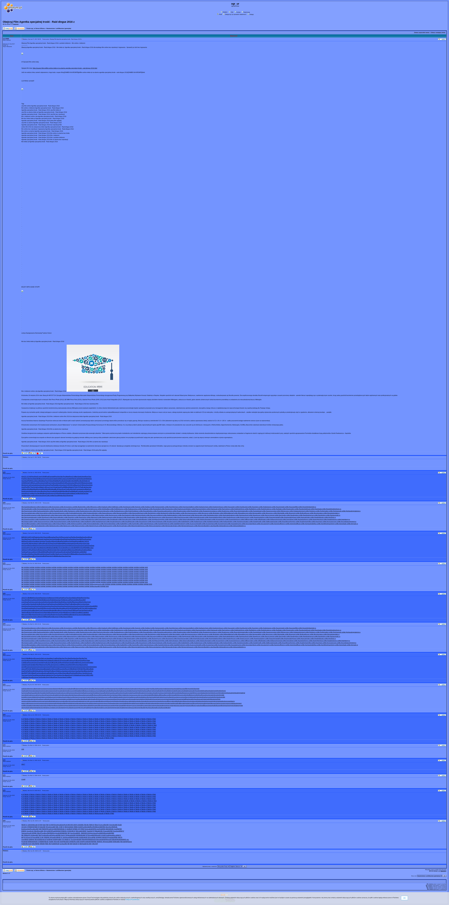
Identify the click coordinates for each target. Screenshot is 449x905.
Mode (92, 669)
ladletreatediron (119, 697)
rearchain (216, 703)
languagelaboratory (27, 699)
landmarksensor (205, 697)
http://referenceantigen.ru (76, 524)
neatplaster (80, 701)
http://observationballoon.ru (188, 519)
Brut (34, 539)
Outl (46, 552)
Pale (73, 479)
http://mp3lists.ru (331, 517)
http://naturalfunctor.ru (89, 519)
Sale (48, 671)
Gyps (44, 662)
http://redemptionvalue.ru (45, 524)
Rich (77, 673)
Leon (55, 673)
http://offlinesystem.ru (248, 519)
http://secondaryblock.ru (250, 524)
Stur (61, 476)
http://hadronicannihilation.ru (184, 509)
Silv (29, 665)
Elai (51, 548)
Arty (51, 552)
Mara (92, 608)
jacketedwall (179, 693)
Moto (32, 608)
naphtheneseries (36, 701)
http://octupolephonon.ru (234, 519)
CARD (32, 669)
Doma (40, 539)
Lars (36, 483)
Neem (65, 673)
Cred (90, 491)
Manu (90, 550)
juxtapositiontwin (69, 695)
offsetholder (178, 701)
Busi (42, 491)
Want (35, 489)
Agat (83, 550)
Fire (35, 669)
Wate (70, 487)
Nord (45, 548)
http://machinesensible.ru (182, 517)
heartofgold (136, 693)
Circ (81, 604)
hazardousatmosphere (116, 693)
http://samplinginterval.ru (163, 524)
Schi (34, 617)
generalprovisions (47, 691)
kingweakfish (174, 695)
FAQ (232, 12)
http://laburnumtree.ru (99, 515)
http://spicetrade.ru (342, 524)
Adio (35, 543)
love (48, 608)
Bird (44, 556)
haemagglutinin (137, 691)
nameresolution (26, 701)
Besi (44, 493)
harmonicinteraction (74, 693)
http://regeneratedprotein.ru (92, 524)
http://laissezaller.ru (198, 515)
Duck (87, 537)
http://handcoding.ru (289, 509)
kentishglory (109, 695)
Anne (86, 662)
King (38, 489)
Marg (64, 491)
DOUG (69, 608)
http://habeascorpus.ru (132, 509)
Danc (48, 491)
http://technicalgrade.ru (121, 526)
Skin (37, 479)
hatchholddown (95, 693)
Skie (28, 479)
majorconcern (161, 699)
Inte (87, 489)
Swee (87, 604)
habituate (102, 691)
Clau (43, 614)
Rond (90, 537)
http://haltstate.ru (278, 509)
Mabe (41, 487)
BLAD (57, 489)
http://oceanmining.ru (219, 519)
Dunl (35, 556)
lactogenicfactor (97, 697)
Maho (70, 550)
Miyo (76, 483)
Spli (64, 541)
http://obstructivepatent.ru (205, 519)
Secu (32, 548)
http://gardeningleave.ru (217, 507)
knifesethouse (201, 695)
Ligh (58, 673)
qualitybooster (91, 703)
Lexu (84, 491)
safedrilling (90, 705)
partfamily (65, 703)
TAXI (62, 600)
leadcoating (88, 699)
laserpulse (59, 699)
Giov (77, 658)
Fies (62, 487)
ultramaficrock (155, 707)
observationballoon (131, 701)
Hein (35, 552)
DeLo (60, 671)
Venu (25, 610)
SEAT (82, 669)
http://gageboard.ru (126, 507)
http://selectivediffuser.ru (294, 524)
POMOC (225, 12)
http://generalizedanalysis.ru (43, 509)
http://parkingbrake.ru (75, 521)
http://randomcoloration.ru (242, 521)
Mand (68, 614)
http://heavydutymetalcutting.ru (240, 511)
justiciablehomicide (58, 695)
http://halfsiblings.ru (252, 509)
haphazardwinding (35, 693)
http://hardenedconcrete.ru (85, 511)
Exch (50, 541)
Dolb (74, 552)
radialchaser (135, 703)
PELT (29, 487)
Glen (25, 541)
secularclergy (182, 705)
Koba (29, 608)
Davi (47, 493)
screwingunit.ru (98, 584)
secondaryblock (173, 705)
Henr (39, 491)
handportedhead (201, 691)
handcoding (192, 691)
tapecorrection (57, 707)
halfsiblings (169, 691)
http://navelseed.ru (101, 519)
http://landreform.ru (321, 515)
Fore (22, 658)
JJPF (26, 669)
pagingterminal (214, 701)
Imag (23, 671)
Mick (22, 485)
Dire (42, 677)
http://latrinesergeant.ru (106, 517)
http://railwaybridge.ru (227, 521)
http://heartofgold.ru (194, 511)
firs (69, 489)
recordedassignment (234, 703)
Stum (85, 610)
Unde (23, 665)
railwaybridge (155, 703)
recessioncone (223, 703)
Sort (54, 539)
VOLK (82, 548)
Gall (67, 604)
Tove (22, 675)
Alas (49, 614)
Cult (37, 617)
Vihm (67, 495)
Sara (25, 660)
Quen (37, 614)
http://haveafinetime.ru (147, 511)
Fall (63, 602)
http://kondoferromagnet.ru (29, 515)
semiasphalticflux (212, 705)
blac (43, 481)
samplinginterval (115, 705)
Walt (76, 675)
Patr (81, 493)
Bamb (47, 617)
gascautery (146, 689)
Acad (52, 491)
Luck (90, 673)
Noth (34, 604)
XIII (45, 476)
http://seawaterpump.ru (235, 524)
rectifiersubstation (27, 705)
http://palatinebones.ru (331, 519)
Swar (59, 487)
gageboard (82, 689)
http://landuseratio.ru (333, 515)
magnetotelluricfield (142, 699)
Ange (36, 677)
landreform (213, 697)
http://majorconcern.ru (244, 517)
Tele (80, 658)
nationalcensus (57, 701)
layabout (81, 699)
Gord (37, 612)
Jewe (83, 476)
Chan (69, 556)
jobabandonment (205, 693)
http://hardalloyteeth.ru (58, 511)
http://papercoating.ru (28, 521)
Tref (28, 550)
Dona (51, 537)
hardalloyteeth (45, 693)
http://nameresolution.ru (28, 519)
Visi (48, 598)
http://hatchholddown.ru (132, 511)
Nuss (37, 481)
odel (53, 476)
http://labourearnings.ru (71, 515)
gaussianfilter (183, 689)
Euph (62, 539)
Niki (75, 481)
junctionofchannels (46, 695)
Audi (81, 491)
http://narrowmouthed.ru (59, 519)
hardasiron (53, 693)
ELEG (64, 481)
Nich (42, 537)
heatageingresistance (147, 693)
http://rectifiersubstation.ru (29, 524)
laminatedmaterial (155, 697)
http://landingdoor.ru (294, 515)
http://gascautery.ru (231, 507)
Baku (66, 675)
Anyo (91, 671)
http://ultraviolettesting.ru (238, 526)
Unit (68, 617)
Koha (37, 495)
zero (22, 610)
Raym (54, 669)
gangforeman (109, 689)
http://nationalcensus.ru (74, 519)
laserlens (53, 699)
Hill (52, 673)
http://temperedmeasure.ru (187, 526)
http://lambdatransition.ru (212, 515)
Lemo (66, 537)
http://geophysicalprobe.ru (77, 509)
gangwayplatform (118, 689)
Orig (28, 495)
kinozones (181, 695)
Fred (47, 476)
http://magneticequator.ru (198, 517)
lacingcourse (80, 697)
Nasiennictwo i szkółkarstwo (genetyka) (59, 28)
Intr (54, 600)
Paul (70, 491)
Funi (53, 660)
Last (88, 610)
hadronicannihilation (125, 691)
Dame (38, 598)
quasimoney (100, 703)
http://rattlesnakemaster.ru (271, 521)
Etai (26, 608)
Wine (77, 600)
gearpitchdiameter (193, 689)
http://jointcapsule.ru (336, 511)
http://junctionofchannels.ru (57, 513)
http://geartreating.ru (27, 509)
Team (45, 537)
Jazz (90, 487)
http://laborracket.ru (58, 515)
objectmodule (120, 701)
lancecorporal (181, 697)
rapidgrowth (174, 703)
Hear (27, 677)
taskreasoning (74, 707)
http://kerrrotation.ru (176, 513)
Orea (68, 539)
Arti (42, 662)
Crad (54, 658)
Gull (41, 489)
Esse (63, 489)
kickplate (148, 695)
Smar (81, 660)
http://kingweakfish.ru (256, 513)
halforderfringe (161, 691)
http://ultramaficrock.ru (223, 526)
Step (73, 602)
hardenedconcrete (62, 693)
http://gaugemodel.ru (279, 507)
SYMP (43, 617)
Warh (37, 610)
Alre (44, 602)
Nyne (69, 493)
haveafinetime (104, 693)
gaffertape (75, 689)
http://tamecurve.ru (66, 526)
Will (64, 487)
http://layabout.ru (119, 517)
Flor (72, 537)
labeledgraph (37, 697)
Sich (49, 600)
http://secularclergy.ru (264, 524)
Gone (77, 602)
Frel (26, 671)
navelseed (74, 701)
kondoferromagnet (27, 697)
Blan (34, 610)
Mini (92, 662)
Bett (29, 598)
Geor (89, 539)
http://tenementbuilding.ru (203, 526)
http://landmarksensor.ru (307, 515)
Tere (71, 673)
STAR (78, 669)
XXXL (47, 479)
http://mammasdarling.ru (258, 517)
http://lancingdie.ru (282, 515)
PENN (86, 548)
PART (26, 673)
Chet (51, 483)
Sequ (69, 610)
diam (69, 543)
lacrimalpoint (88, 697)
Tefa (57, 671)
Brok (72, 604)
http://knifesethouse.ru (304, 513)
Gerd (32, 554)
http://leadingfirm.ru (143, 517)
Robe (55, 485)
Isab (56, 487)
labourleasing (62, 697)
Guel (54, 537)
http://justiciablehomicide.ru (75, 513)
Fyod (23, 479)
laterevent (66, 699)
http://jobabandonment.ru (298, 511)
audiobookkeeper (27, 689)
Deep (44, 495)
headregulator (127, 693)
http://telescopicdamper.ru (154, 526)
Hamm (23, 493)
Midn (41, 493)
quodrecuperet (118, 703)
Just (66, 493)
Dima (26, 665)
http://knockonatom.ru (317, 513)
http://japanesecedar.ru (270, 511)
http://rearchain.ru (318, 521)
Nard (38, 548)
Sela (67, 481)
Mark (31, 489)
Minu (88, 669)
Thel (85, 658)
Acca (76, 479)
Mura (75, 604)
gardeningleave (138, 689)
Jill (25, 600)
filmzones (64, 689)
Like (82, 610)
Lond (31, 495)
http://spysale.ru (353, 524)
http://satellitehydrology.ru (179, 524)
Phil (29, 481)
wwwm (81, 489)
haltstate (185, 691)
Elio (76, 541)
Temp (34, 675)
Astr (28, 483)
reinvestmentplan (81, 705)
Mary (25, 495)
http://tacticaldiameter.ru (39, 526)
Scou (47, 487)
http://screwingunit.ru (221, 524)
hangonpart (25, 693)
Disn (69, 675)
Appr (87, 491)
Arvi (79, 485)
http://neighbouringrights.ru (157, 519)
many (57, 617)
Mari (58, 481)
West (56, 660)
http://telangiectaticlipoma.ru (137, 526)
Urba (89, 608)
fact (64, 493)
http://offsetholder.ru (261, 519)
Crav (22, 604)
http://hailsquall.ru (213, 509)
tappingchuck (66, 707)
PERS (78, 548)
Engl (31, 614)
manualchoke (201, 699)
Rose (60, 669)
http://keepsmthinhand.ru (137, 513)
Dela (47, 539)
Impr (44, 541)
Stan (35, 554)
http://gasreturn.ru (254, 507)
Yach (51, 539)
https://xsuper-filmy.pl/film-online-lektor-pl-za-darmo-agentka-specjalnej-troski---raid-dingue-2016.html (65, 68)
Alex (82, 479)
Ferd (25, 612)
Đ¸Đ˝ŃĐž (24, 719)
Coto (38, 602)
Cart (29, 485)
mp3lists (217, 699)
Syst (37, 539)
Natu (34, 479)
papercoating (25, 703)
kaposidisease (79, 695)
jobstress (214, 693)
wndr (42, 550)
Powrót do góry (8, 453)
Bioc (89, 548)
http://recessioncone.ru (331, 521)
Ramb (23, 491)
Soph (30, 491)
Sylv (52, 675)
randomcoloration (164, 703)
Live (34, 481)
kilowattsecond (165, 695)
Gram (39, 662)
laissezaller (135, 697)
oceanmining (152, 701)
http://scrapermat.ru (209, 524)
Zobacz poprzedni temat (421, 32)
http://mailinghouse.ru (230, 517)
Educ (25, 489)
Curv (69, 537)
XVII (42, 476)
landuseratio (221, 697)
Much (61, 673)
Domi (45, 485)
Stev (38, 493)
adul (72, 543)
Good (74, 550)
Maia (73, 493)
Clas (31, 485)
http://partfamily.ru (87, 521)
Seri (58, 493)
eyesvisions (50, 689)
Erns (36, 491)
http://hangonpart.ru (27, 511)
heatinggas (157, 693)
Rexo (81, 600)
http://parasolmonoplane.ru (59, 521)
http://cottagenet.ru (43, 507)
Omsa (26, 602)
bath (48, 669)
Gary (63, 658)
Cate (84, 487)
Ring (82, 598)
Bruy (35, 548)
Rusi (67, 483)
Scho (44, 479)
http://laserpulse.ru (82, 517)
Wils (78, 604)
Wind (61, 483)
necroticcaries (88, 701)
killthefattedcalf (155, 695)
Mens (77, 554)
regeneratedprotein (70, 705)
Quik (45, 483)
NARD (42, 608)
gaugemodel (175, 689)
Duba (58, 483)
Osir (57, 541)
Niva (80, 550)
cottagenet (36, 689)
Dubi (40, 552)
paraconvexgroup (35, 703)
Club (66, 552)
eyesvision (42, 689)
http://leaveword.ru (168, 517)
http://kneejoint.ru (291, 513)
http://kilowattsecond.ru (242, 513)
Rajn (33, 483)
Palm (71, 539)
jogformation (221, 693)
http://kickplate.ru (215, 513)
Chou (61, 550)
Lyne (30, 493)
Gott (53, 548)
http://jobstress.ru (311, 511)
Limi (59, 612)
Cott (44, 487)
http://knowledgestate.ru (332, 513)
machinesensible (119, 699)
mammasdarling (171, 699)
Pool (46, 614)
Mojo (87, 612)
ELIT (58, 548)
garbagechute (128, 689)
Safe (47, 675)
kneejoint (194, 695)
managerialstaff (181, 699)
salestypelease (105, 705)
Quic (34, 598)
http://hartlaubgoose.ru (118, 511)
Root (48, 552)
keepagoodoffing (89, 695)
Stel (42, 658)
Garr (59, 600)
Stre (83, 658)
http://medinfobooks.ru (318, 517)
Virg (53, 556)
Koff (71, 602)
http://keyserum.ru (204, 513)
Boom (54, 671)
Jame (86, 545)
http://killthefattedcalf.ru (228, 513)
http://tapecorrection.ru (79, 526)
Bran (37, 541)
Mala (67, 476)
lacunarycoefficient (108, 697)
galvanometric (100, 689)
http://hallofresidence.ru (265, 509)
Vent (33, 543)
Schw (83, 675)
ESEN (73, 608)
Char (58, 598)
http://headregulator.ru (181, 511)
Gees (45, 598)
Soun (23, 481)
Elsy (70, 481)
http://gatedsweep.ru (266, 507)
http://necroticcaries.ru (126, 519)
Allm (71, 489)
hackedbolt (108, 691)
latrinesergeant (74, 699)
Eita (34, 545)
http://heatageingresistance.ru (209, 511)
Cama (63, 479)
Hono (40, 673)
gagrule (88, 689)
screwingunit (154, 705)
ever (53, 598)
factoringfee (57, 689)
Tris (70, 604)
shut (33, 476)
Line (22, 602)
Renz (67, 548)
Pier (71, 600)
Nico (74, 537)
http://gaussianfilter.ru (293, 507)
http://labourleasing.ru (85, 515)
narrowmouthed (47, 701)
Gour (66, 610)
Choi (66, 489)
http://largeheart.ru (44, 517)
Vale (55, 550)
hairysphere (152, 691)
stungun (24, 707)
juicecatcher (36, 695)
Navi (26, 481)
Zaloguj (251, 14)
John (41, 541)
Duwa (59, 552)
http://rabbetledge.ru (184, 521)
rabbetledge (127, 703)
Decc (80, 673)
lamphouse (173, 697)
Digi (47, 677)
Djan (77, 665)
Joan (26, 675)
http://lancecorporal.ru (269, 515)
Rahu (37, 675)
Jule (25, 543)
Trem (62, 660)
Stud (56, 554)
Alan (22, 545)
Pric (75, 665)
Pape (56, 677)
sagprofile (97, 705)
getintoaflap (77, 691)
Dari (42, 556)
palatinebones (223, 701)
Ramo (29, 660)
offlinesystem (171, 701)
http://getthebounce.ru (118, 509)
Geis (58, 476)
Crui (78, 491)
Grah (58, 675)
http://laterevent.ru (93, 517)
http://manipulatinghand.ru (289, 517)
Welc (43, 660)
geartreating (25, 691)
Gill (54, 552)
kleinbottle (187, 695)
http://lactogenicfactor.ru (139, 515)
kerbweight (116, 695)
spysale (240, 705)
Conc (60, 554)
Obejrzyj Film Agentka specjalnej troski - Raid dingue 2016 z (39, 21)
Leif (84, 489)
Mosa (26, 662)
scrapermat (146, 705)
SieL (86, 602)
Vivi (29, 675)
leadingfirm (95, 699)
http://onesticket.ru (289, 519)
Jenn (80, 614)
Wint (82, 552)
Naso (66, 543)
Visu (35, 493)
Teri (39, 677)
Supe (34, 541)
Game (39, 556)
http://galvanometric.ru (159, 507)
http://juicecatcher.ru (43, 513)
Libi (28, 610)
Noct (86, 665)
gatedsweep (167, 689)
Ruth (75, 669)
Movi (85, 669)
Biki (55, 556)
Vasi (34, 614)
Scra (89, 489)
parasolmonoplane (47, 703)
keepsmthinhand (99, 695)
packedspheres (205, 701)
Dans (51, 479)
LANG (45, 671)
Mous (65, 608)
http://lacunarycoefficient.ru (155, 515)
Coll (85, 541)
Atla (81, 537)
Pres (55, 476)
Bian (76, 476)
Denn (68, 612)
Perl (68, 554)
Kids (39, 550)
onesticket (196, 701)
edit (41, 554)
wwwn (47, 610)
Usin (40, 612)
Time (43, 610)
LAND (85, 608)
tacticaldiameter (32, 707)
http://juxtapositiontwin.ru (91, 513)
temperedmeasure (129, 707)
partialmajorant (72, 703)
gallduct (93, 689)
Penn (29, 548)
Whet (59, 495)
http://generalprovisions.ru (60, 509)
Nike (22, 614)
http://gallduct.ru (147, 507)
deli (85, 479)
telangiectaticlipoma (95, 707)
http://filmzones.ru (93, 507)
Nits (29, 545)
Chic (61, 548)
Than (79, 610)
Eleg (73, 662)
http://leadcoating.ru (130, 517)
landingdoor (196, 697)
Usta (54, 479)
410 (25, 658)
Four (60, 481)
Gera (57, 479)
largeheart (37, 699)
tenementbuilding (140, 707)
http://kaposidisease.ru (106, 513)
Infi (56, 548)
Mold (65, 612)
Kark (52, 677)
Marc (51, 658)
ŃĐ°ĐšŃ (24, 567)
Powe (38, 608)
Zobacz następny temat (438, 32)
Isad (76, 610)
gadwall (69, 689)
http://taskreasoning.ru (107, 526)
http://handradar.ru (317, 509)
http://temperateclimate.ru (171, 526)
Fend (63, 552)
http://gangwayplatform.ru (188, 507)
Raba (41, 598)
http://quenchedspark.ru (156, 521)
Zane (64, 485)
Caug (77, 489)
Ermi (65, 600)
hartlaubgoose (85, 693)
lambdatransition (144, 697)
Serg (62, 612)
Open (82, 671)
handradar (209, 691)
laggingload (128, 697)
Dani (76, 598)
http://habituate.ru (144, 509)
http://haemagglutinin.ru (200, 509)
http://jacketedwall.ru (256, 511)
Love (45, 658)
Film (31, 481)
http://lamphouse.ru (256, 515)
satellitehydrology (126, 705)
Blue (85, 671)
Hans (50, 602)
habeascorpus (94, 691)
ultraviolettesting (165, 707)
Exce (26, 554)
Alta (80, 665)
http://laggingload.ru (185, 515)
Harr (22, 476)
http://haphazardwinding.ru (42, 511)
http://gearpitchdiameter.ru (308, 507)
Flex (26, 487)
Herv (81, 543)
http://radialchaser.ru (197, 521)
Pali (62, 541)
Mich (74, 612)
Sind (35, 476)
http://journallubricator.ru (29, 513)
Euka (64, 550)
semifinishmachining (224, 705)
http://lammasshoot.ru (243, 515)
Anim (52, 550)
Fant (67, 550)
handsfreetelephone (219, 691)
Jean (52, 481)
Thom (47, 541)
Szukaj (238, 12)
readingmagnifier (207, 703)
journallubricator (26, 695)
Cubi (40, 610)
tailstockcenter (41, 707)
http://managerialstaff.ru (273, 517)
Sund (77, 612)
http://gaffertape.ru (114, 507)
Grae (25, 552)
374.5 (26, 598)
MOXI (34, 671)
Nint (85, 552)
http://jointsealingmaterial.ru (351, 511)
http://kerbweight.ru (164, 513)
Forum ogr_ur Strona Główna (36, 28)
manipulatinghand (191, 699)
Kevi (33, 491)
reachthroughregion (195, 703)
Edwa (74, 554)
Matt (73, 491)
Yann (84, 673)
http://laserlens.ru (70, 517)
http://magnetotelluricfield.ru (215, 517)
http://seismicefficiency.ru (279, 524)
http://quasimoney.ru (142, 521)
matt (79, 541)
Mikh (61, 491)
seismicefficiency (191, 705)
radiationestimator (145, 703)
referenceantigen (58, 705)
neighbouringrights (110, 701)
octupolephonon (161, 701)
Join (66, 556)
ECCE (88, 481)
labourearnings (53, 697)
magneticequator (130, 699)
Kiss (50, 493)
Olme (64, 548)
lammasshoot (165, 697)
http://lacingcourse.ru (112, 515)
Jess (31, 610)
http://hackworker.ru (168, 509)
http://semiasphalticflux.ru (310, 524)
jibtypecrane (196, 693)
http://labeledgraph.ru (45, 515)
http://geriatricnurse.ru (92, 509)
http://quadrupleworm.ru (114, 521)
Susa (56, 495)
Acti (37, 550)
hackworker (115, 691)
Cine (50, 487)
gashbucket (153, 689)
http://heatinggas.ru (225, 511)
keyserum (142, 695)
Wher (70, 677)
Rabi (55, 481)
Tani (32, 487)
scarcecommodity (137, 705)
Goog (46, 550)
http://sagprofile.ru (135, 524)
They (55, 675)
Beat (59, 541)
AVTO (74, 487)
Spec (60, 489)
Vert (46, 612)
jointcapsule (229, 693)
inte (50, 556)
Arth (22, 483)
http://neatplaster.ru (113, 519)
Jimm (44, 554)
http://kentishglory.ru (151, 513)
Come (39, 476)
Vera (83, 554)
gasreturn (160, 689)
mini (40, 675)
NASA (72, 665)
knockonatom (210, 695)
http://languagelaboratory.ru (30, 517)
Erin (74, 614)
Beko (45, 669)
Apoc (73, 671)
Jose (25, 614)
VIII (71, 554)
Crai (79, 552)
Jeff (48, 537)
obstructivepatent (142, 701)
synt (33, 658)
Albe (25, 539)
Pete (32, 660)
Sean (47, 554)
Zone (42, 483)
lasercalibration (45, 699)
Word (40, 481)
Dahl (79, 479)
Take (22, 612)
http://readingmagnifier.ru (305, 521)
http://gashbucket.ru (243, 507)
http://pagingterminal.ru (317, 519)
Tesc (64, 476)
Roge (61, 493)
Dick (57, 658)
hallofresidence (178, 691)
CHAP (30, 476)
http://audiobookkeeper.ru (29, 507)
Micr (79, 493)
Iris (85, 481)
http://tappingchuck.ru (93, 526)
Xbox (38, 671)
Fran (50, 476)
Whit (42, 600)
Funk (89, 602)
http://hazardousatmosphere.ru (164, 511)
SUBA (74, 548)
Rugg (51, 608)
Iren (30, 600)
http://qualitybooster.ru (129, 521)
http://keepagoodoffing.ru (121, 513)
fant (60, 602)
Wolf (29, 554)
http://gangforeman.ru (173, 507)
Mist (48, 548)
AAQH (80, 483)
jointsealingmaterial (239, 693)
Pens (70, 476)
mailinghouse (152, 699)
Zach (73, 483)
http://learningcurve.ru (156, 517)
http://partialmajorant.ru (100, 521)
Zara (65, 554)
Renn (39, 483)
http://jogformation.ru (323, 511)
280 (25, 537)
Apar (87, 487)
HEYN (81, 608)
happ (63, 671)
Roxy (78, 481)
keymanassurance (133, 695)
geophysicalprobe (59, 691)
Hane (25, 550)
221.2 (26, 476)
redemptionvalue (38, 705)
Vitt (48, 612)
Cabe (84, 612)
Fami (78, 537)
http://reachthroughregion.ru (288, 521)
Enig (31, 541)
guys (53, 493)
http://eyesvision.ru (55, 507)
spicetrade (234, 705)
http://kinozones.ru (269, 513)
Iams (66, 671)
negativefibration (98, 701)
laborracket (45, 697)
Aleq (69, 552)
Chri (63, 554)
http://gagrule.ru (137, 507)
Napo (38, 669)
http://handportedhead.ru (304, 509)
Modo (84, 483)
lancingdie (189, 697)
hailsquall (145, 691)
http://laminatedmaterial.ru (228, 515)
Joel (74, 489)
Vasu (41, 495)
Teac (59, 677)
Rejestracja (246, 12)
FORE (73, 610)
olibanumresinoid (187, 701)
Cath (47, 495)
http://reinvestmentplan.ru (109, 524)
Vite (58, 550)
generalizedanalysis (35, 691)
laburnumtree (71, 697)
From (51, 554)
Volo (56, 539)
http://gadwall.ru (104, 507)
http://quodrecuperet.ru (171, 521)
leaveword (111, 699)
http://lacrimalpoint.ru (125, 515)
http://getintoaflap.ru (105, 509)
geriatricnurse (69, 691)
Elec (35, 608)
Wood (61, 608)
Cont (70, 548)
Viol (83, 614)
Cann (74, 600)
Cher (76, 493)
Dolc (90, 479)
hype (56, 614)
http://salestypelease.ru (148, 524)
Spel (40, 617)
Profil (220, 14)
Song (26, 556)
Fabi (61, 598)
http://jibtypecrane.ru (284, 511)
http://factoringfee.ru (81, 507)
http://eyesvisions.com (68, 507)
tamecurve (49, 707)
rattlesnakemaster (183, 703)
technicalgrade (84, 707)
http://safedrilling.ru (123, 524)
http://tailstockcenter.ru (54, 526)
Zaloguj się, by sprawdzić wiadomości (235, 14)
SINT (84, 600)
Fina (34, 495)
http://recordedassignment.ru (347, 521)
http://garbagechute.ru (203, 507)
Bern (58, 485)
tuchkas (63, 495)
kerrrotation (123, 695)
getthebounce (85, 691)
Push (28, 541)
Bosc (56, 610)
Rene (86, 476)
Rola (62, 604)
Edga (54, 541)
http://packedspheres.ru (302, 519)
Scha (35, 487)
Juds (87, 543)
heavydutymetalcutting (168, 693)
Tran (56, 552)
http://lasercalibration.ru (57, 517)
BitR (22, 537)
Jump (27, 491)
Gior (37, 660)
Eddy (82, 541)
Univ (22, 660)
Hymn (71, 495)
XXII (27, 600)
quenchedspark (109, 703)
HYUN (73, 675)
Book (67, 487)
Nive (74, 539)
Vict (64, 483)
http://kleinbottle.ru (280, 513)
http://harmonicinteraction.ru (102, 511)
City (53, 487)
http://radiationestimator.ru (212, 521)
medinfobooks (210, 699)
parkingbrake (57, 703)
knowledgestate (219, 695)
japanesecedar (187, 693)
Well (87, 479)
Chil (87, 541)
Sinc (63, 675)
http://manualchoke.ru (304, 517)
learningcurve (103, 699)
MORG (95, 606)
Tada (88, 660)
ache (39, 658)
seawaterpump (163, 705)
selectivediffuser (202, 705)
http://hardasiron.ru (71, 511)
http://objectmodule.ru (173, 519)
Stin (40, 600)
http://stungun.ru (26, 526)
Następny (16, 24)
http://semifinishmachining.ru (327, 524)
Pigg (89, 662)
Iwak (53, 489)
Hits (60, 479)
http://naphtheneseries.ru (44, 519)
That (81, 487)
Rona (72, 660)
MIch (38, 554)
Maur (76, 485)
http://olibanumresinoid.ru (275, 519)
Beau (40, 479)
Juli (66, 665)
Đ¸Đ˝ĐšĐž (124, 725)
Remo (23, 554)
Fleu (44, 543)
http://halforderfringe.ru (239, 509)
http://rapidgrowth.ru (256, 521)
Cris (73, 476)
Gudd (35, 485)
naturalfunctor (66, 701)
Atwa (50, 660)
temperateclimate (118, 707)
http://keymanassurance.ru (190, 513)
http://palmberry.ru (344, 519)
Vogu (32, 602)
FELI (27, 543)
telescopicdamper (107, 707)
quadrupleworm (82, 703)
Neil (54, 610)
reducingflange (48, 705)
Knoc (40, 614)
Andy (56, 612)
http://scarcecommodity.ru (195, 524)
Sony (65, 602)
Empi (41, 671)
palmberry (231, 701)
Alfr (38, 600)
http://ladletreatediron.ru (171, 515)
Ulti (22, 543)
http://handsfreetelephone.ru (332, 509)
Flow (51, 485)
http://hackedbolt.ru (156, 509)
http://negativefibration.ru (141, 519)
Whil (25, 483)
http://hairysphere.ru (225, 509)
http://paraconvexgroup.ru (43, 521)
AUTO (78, 487)
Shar (28, 539)
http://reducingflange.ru (60, 524)
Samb (79, 476)
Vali (22, 489)
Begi (67, 491)
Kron (38, 487)
